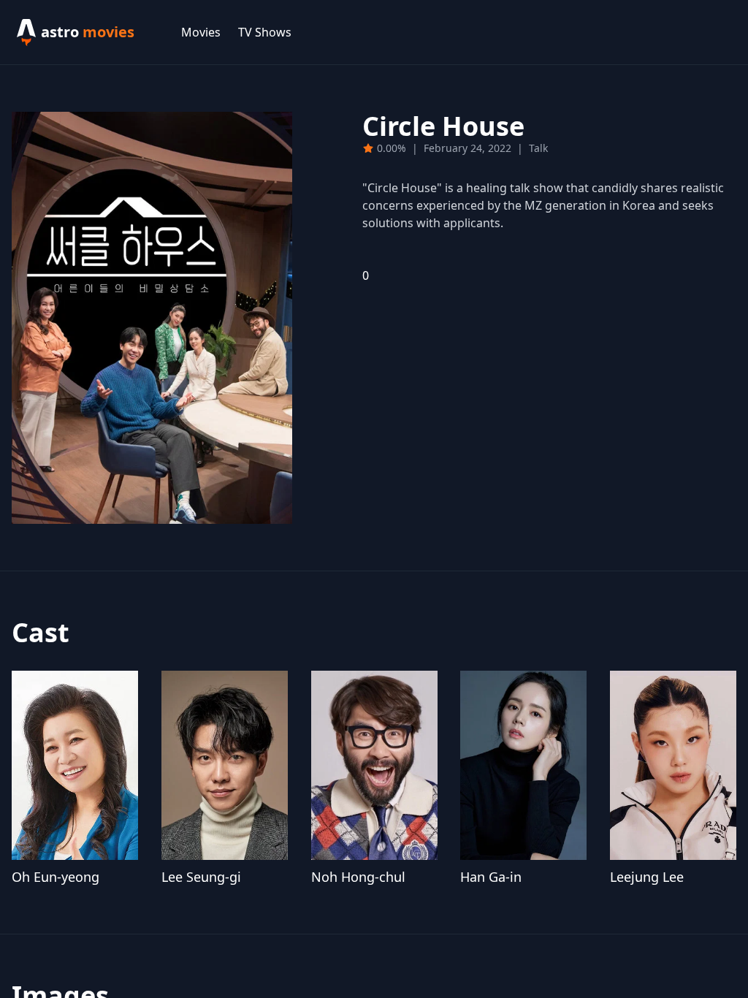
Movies (201, 32)
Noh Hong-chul (358, 876)
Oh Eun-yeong (55, 876)
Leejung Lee (647, 876)
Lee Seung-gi (201, 876)
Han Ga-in (491, 876)
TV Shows (264, 32)
